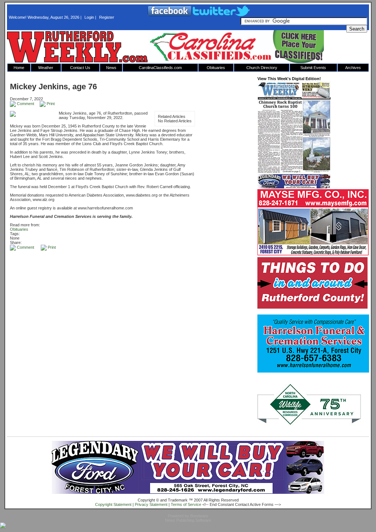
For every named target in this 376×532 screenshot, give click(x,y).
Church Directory (261, 67)
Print (50, 103)
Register (106, 17)
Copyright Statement (113, 504)
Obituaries (216, 67)
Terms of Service (186, 504)
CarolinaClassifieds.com (160, 67)
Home (19, 67)
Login (89, 17)
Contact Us (80, 67)
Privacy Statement (151, 504)
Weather (45, 67)
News (111, 67)
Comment (25, 103)
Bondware (199, 516)
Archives (353, 67)
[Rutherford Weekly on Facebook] (170, 14)
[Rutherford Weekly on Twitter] (221, 14)
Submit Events (313, 67)
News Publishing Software (188, 520)
